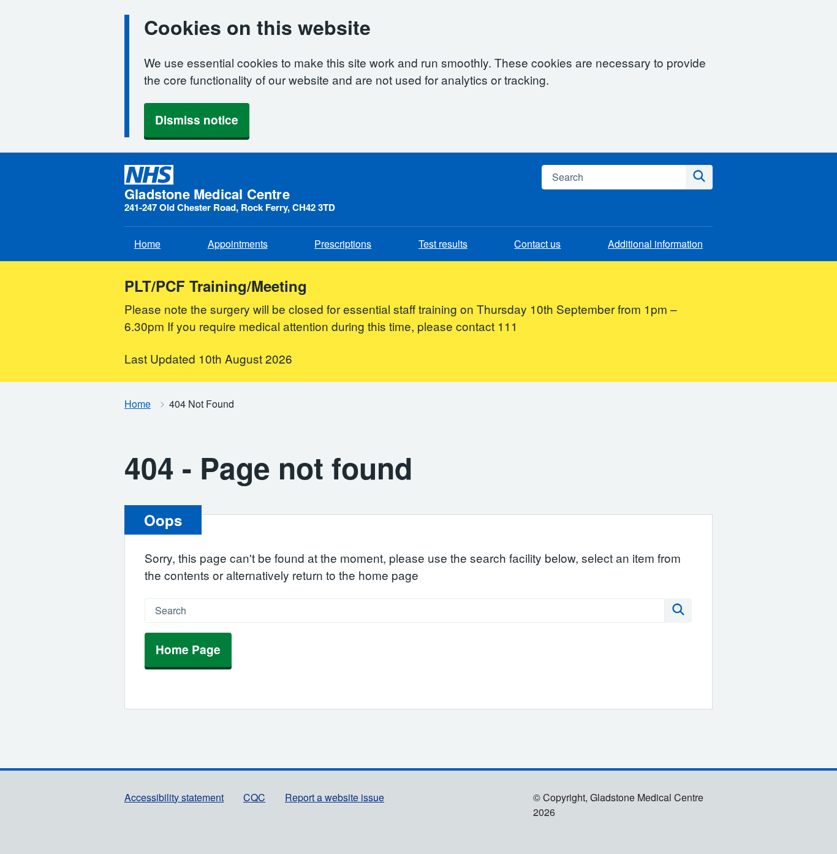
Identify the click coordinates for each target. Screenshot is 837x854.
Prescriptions (342, 244)
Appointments (238, 244)
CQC (254, 797)
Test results (443, 244)
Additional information (655, 244)
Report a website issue (334, 797)
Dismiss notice (196, 120)
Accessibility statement (174, 797)
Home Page (188, 649)
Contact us (537, 244)
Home (147, 244)
